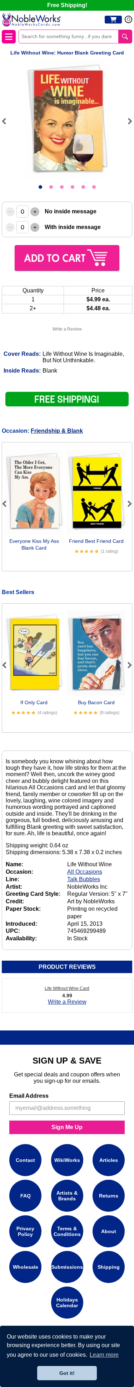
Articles (108, 1160)
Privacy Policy (25, 1231)
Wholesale (25, 1267)
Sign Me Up (67, 1127)
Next (126, 121)
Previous (7, 121)
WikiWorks (67, 1160)
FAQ (25, 1196)
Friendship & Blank (57, 431)
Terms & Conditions (67, 1231)
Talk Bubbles (83, 879)
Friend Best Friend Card (96, 541)
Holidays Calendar (67, 1302)
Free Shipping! (67, 5)
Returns (108, 1196)
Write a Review (67, 329)
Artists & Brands (67, 1195)
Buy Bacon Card (96, 702)
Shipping (109, 1267)
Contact (25, 1160)
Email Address (29, 1096)
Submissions (67, 1267)
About (108, 1231)
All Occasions (84, 872)
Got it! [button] (67, 1373)
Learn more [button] (104, 1355)
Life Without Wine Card (67, 988)
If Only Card (34, 702)
